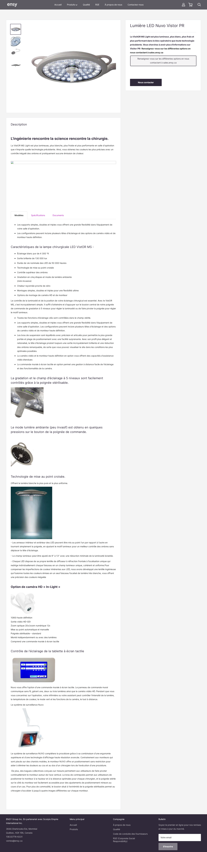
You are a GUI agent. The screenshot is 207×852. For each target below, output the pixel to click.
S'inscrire (168, 846)
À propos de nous (113, 4)
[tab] (19, 215)
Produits (71, 4)
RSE (97, 4)
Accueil (58, 4)
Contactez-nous (136, 4)
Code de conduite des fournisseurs (130, 834)
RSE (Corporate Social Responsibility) (124, 840)
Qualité (86, 4)
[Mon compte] (183, 4)
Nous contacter (146, 82)
